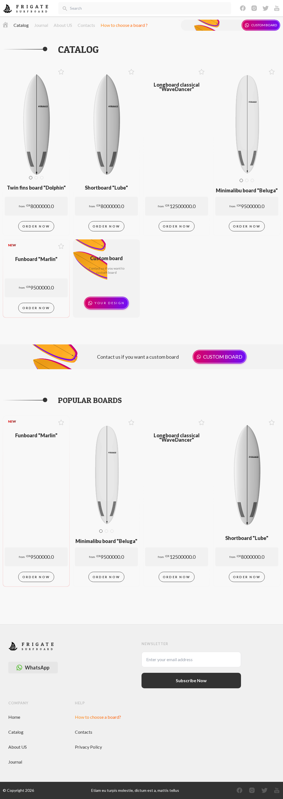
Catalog (21, 25)
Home (14, 717)
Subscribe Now (191, 680)
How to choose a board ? (124, 25)
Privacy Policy (88, 746)
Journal (41, 25)
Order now (36, 226)
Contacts (86, 25)
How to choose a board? (98, 717)
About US (63, 25)
